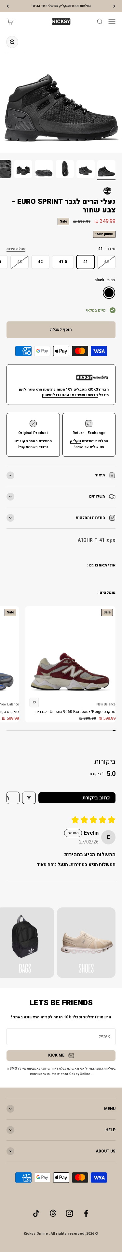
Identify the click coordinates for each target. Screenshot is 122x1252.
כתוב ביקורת (96, 798)
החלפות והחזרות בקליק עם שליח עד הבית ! (61, 6)
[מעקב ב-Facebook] (86, 1213)
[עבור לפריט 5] (23, 170)
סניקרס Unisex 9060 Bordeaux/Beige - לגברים (75, 712)
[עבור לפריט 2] (85, 170)
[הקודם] (114, 6)
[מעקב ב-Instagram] (69, 1213)
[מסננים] (29, 798)
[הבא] (8, 6)
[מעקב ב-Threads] (52, 1213)
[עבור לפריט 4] (44, 170)
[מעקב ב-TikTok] (36, 1213)
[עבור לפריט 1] (106, 170)
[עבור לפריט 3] (65, 170)
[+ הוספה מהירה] (34, 702)
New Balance (105, 704)
